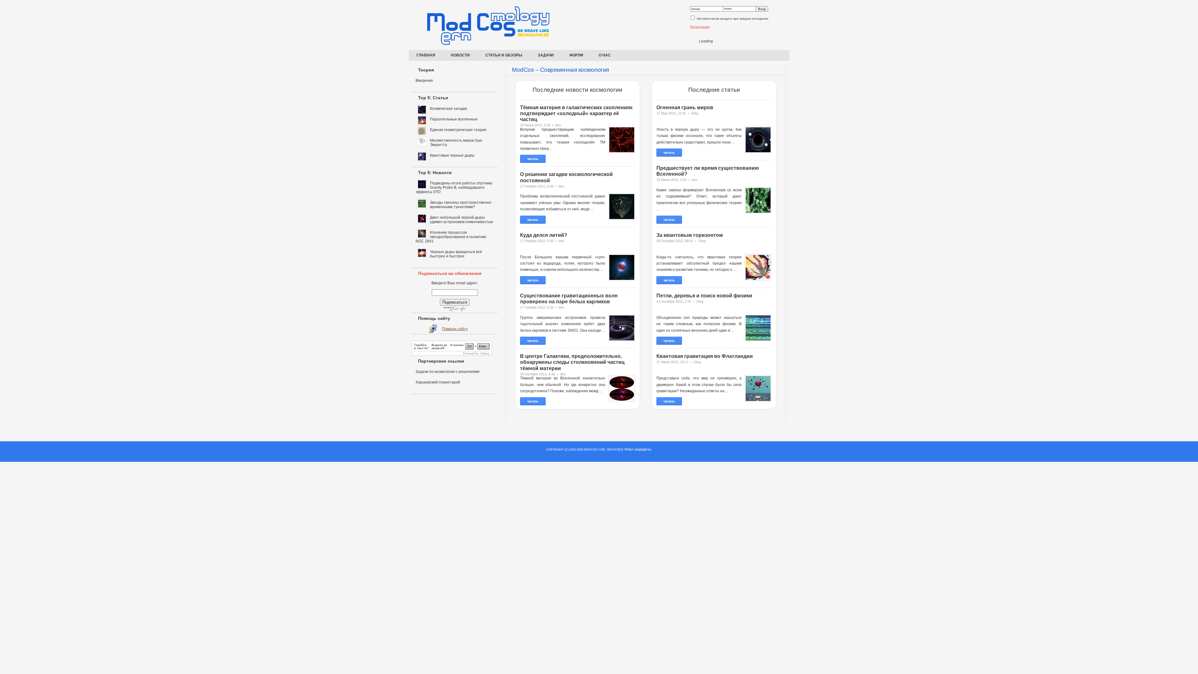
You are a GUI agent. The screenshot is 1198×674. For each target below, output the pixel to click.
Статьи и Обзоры (503, 55)
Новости (460, 55)
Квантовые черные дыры (452, 155)
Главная (425, 55)
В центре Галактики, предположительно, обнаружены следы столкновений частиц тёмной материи (572, 362)
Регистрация (699, 26)
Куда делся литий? (543, 235)
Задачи (546, 55)
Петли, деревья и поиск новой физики (704, 295)
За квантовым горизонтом (689, 235)
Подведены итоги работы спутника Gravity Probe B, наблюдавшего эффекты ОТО (454, 187)
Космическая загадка (448, 108)
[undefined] (452, 354)
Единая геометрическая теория (458, 130)
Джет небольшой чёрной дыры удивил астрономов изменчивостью (461, 219)
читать (532, 159)
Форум (576, 55)
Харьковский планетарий (438, 382)
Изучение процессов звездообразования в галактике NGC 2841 (451, 236)
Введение (424, 80)
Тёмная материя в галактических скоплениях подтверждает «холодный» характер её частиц (576, 113)
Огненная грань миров (684, 107)
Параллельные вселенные (454, 119)
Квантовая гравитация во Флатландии (704, 356)
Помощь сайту (455, 329)
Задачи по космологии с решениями (448, 371)
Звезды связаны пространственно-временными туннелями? (461, 204)
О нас (605, 55)
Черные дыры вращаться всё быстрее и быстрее (456, 254)
